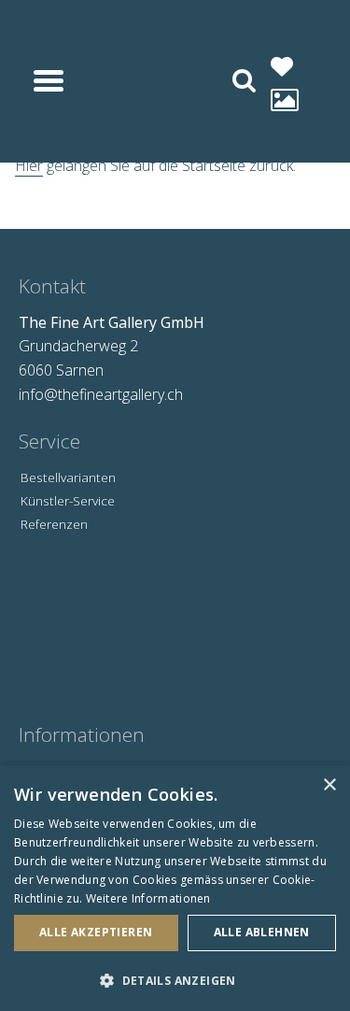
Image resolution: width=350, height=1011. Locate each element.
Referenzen (54, 524)
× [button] (329, 785)
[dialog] (175, 888)
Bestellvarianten (68, 477)
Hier (29, 165)
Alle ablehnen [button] (262, 932)
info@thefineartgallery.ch (101, 394)
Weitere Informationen (148, 898)
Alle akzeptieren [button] (95, 932)
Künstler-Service (68, 500)
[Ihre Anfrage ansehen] (285, 99)
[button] (175, 980)
